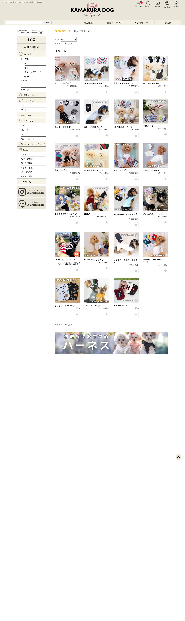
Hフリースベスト (121, 306)
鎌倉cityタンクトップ (123, 83)
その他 (167, 22)
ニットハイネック (92, 306)
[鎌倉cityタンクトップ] (126, 68)
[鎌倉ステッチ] (96, 198)
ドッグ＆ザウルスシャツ (66, 214)
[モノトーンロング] (67, 112)
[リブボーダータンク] (96, 68)
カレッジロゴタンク (93, 127)
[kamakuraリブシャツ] (96, 244)
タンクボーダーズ (63, 83)
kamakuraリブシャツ (94, 260)
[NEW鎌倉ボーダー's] (126, 112)
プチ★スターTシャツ (152, 214)
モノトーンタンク (151, 83)
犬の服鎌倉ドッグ (63, 30)
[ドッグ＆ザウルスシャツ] (67, 198)
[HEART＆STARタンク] (67, 244)
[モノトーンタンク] (155, 68)
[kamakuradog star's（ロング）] (155, 244)
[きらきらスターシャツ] (67, 290)
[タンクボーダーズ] (67, 68)
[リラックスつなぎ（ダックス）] (126, 244)
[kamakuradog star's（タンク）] (126, 198)
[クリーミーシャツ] (155, 155)
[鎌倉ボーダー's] (67, 155)
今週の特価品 (31, 47)
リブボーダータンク (93, 83)
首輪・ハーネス (115, 22)
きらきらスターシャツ (65, 306)
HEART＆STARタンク (65, 260)
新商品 (31, 39)
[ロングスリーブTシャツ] (96, 155)
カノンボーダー (121, 170)
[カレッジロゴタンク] (96, 112)
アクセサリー (141, 22)
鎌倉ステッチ (90, 214)
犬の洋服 (88, 22)
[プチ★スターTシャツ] (155, 198)
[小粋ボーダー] (155, 111)
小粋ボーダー (149, 126)
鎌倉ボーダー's (62, 170)
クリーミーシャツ (151, 170)
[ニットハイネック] (96, 290)
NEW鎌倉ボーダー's (123, 127)
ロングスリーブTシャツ (95, 170)
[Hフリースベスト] (126, 290)
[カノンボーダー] (126, 155)
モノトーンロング (63, 127)
